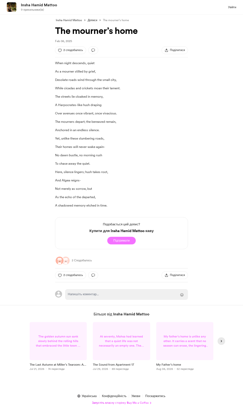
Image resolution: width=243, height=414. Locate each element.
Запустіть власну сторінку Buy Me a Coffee (120, 402)
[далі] (221, 341)
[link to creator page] (66, 261)
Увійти (232, 7)
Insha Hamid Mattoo (39, 5)
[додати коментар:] (93, 50)
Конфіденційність (114, 396)
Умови (135, 396)
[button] (86, 396)
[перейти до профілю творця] (11, 7)
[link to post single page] (58, 347)
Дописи (92, 20)
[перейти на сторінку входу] (126, 294)
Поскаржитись (155, 396)
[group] (58, 347)
